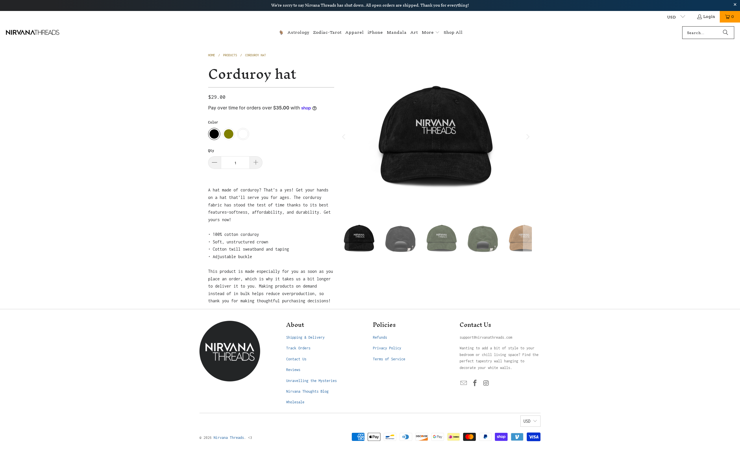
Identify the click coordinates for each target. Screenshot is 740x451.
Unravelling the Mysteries (311, 381)
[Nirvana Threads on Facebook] (475, 383)
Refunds (380, 337)
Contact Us (296, 359)
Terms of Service (389, 359)
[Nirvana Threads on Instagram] (486, 383)
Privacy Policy (387, 348)
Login (709, 16)
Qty (211, 150)
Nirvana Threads (229, 437)
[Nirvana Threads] (32, 32)
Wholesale (295, 402)
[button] (431, 32)
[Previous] (344, 137)
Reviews (293, 370)
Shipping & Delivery (305, 337)
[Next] (527, 137)
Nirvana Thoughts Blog (307, 391)
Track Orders (298, 348)
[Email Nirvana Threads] (464, 383)
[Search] (725, 32)
